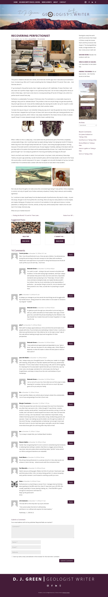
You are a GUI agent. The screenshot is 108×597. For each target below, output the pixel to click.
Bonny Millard (83, 143)
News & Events (47, 2)
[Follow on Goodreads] (95, 2)
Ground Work (32, 39)
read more (25, 241)
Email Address (84, 102)
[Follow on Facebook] (89, 2)
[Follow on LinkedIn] (92, 2)
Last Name (83, 97)
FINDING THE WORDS (85, 71)
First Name (83, 91)
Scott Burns (82, 140)
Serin (80, 154)
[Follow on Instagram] (85, 2)
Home (15, 2)
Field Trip (26, 236)
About (55, 2)
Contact (63, 2)
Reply (71, 255)
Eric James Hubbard (85, 134)
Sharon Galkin (23, 442)
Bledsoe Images (66, 592)
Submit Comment (67, 561)
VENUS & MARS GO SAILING (87, 62)
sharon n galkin (83, 148)
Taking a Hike (83, 137)
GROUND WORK (84, 55)
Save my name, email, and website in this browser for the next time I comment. (36, 556)
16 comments (41, 39)
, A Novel (29, 2)
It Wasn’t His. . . (59, 236)
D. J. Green (16, 39)
